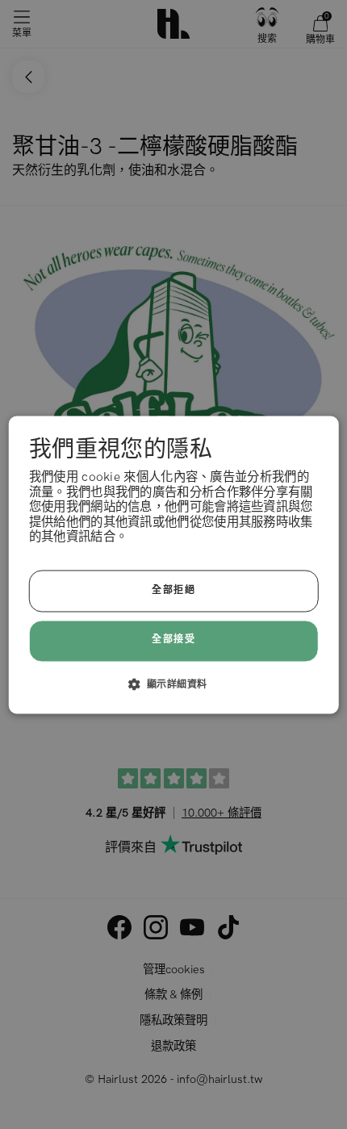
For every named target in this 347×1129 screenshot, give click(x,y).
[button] (173, 683)
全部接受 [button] (173, 640)
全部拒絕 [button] (173, 590)
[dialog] (174, 564)
